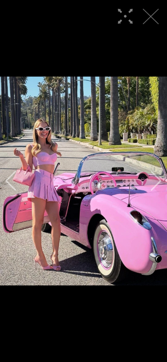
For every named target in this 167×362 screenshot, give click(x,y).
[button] (11, 181)
